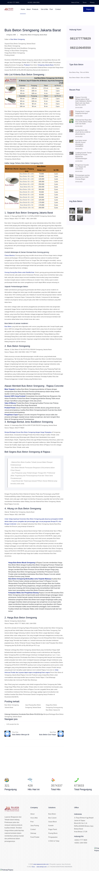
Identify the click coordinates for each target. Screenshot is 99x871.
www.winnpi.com (42, 866)
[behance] (63, 724)
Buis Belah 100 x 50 (27, 207)
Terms (84, 2)
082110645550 (80, 47)
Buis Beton (33, 65)
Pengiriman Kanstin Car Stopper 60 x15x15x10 (82, 167)
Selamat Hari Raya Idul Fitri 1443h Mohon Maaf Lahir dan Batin (83, 121)
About (28, 9)
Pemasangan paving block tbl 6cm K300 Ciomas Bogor (82, 177)
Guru (33, 866)
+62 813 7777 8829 (13, 2)
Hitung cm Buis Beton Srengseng (16, 50)
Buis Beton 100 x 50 (27, 189)
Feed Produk (34, 837)
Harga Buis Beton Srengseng (15, 53)
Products (35, 9)
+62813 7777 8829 (80, 840)
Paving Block (52, 833)
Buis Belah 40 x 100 (27, 197)
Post (51, 9)
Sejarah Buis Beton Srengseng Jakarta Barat (20, 43)
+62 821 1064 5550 (33, 2)
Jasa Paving (34, 825)
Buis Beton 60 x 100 (27, 184)
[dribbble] (60, 724)
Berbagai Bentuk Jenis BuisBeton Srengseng (20, 48)
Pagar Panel (52, 829)
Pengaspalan (53, 837)
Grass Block (52, 821)
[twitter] (57, 724)
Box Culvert (52, 818)
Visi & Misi (44, 9)
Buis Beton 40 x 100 (27, 179)
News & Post (75, 2)
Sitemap (33, 833)
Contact (58, 9)
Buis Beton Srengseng (12, 46)
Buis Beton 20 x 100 (27, 174)
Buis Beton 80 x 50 (26, 187)
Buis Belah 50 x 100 (27, 200)
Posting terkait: (10, 55)
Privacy (92, 2)
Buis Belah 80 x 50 (26, 205)
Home (23, 9)
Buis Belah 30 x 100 (27, 194)
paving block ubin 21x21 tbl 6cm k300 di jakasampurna (82, 132)
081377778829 (80, 38)
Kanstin (51, 825)
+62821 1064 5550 (80, 843)
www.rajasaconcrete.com (41, 864)
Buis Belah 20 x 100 (27, 192)
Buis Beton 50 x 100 (27, 181)
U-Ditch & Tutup (53, 841)
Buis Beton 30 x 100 (27, 176)
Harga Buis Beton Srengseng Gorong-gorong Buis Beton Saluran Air (54, 707)
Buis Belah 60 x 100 (27, 202)
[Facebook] (54, 724)
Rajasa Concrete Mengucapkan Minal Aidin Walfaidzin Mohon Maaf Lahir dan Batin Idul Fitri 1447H (83, 101)
